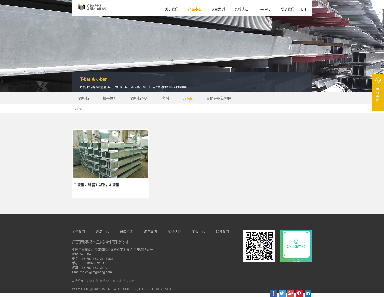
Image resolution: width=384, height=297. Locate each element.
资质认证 (241, 8)
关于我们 (171, 8)
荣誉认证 (174, 231)
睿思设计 (128, 281)
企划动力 (92, 281)
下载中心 (264, 8)
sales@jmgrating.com (96, 272)
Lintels (187, 98)
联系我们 (287, 8)
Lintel (78, 108)
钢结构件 (105, 281)
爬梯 (165, 98)
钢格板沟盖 (139, 98)
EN (303, 9)
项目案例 (218, 8)
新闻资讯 (126, 231)
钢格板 (83, 98)
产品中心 (195, 8)
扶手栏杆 (110, 98)
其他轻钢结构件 (218, 98)
